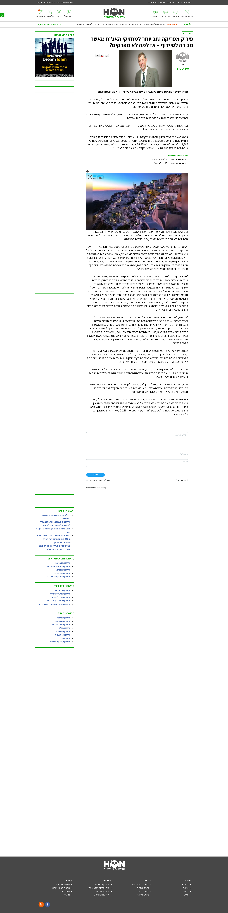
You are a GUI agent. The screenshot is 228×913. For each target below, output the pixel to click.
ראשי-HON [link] (187, 2)
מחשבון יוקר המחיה (102, 884)
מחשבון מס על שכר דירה (60, 593)
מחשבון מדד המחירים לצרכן (58, 576)
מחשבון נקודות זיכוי (62, 631)
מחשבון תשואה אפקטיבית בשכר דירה (54, 604)
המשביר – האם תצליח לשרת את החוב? (168, 159)
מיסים (186, 894)
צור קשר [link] (40, 2)
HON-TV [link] (179, 2)
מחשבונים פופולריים (101, 894)
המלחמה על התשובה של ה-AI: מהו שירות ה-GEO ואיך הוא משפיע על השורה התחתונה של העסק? (53, 539)
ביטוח (186, 891)
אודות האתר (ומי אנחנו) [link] (52, 2)
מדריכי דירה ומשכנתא (140, 884)
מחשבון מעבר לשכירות (60, 597)
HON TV (185, 884)
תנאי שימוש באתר (63, 884)
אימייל (185, 461)
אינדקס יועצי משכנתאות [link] (156, 2)
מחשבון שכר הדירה (62, 590)
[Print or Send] (102, 55)
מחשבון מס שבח (63, 617)
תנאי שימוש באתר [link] (67, 2)
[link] (187, 13)
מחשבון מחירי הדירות (61, 573)
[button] (2, 15)
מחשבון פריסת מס (62, 634)
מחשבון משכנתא (63, 569)
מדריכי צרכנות (143, 891)
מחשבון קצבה (64, 638)
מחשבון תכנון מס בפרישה (59, 641)
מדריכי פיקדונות (143, 894)
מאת (183, 66)
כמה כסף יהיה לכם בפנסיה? (98, 888)
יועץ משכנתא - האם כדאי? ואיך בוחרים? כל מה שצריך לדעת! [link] (102, 24)
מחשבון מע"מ (64, 628)
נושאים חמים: (172, 24)
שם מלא (184, 454)
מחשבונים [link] (170, 2)
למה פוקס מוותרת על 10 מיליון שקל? (169, 163)
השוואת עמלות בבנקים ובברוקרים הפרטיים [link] (147, 24)
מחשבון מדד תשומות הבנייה (58, 566)
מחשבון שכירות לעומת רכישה (58, 600)
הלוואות (186, 888)
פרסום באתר (65, 891)
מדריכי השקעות (143, 888)
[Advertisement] (54, 193)
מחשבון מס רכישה (62, 563)
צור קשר (66, 894)
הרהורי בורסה (187, 33)
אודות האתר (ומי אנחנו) (61, 888)
